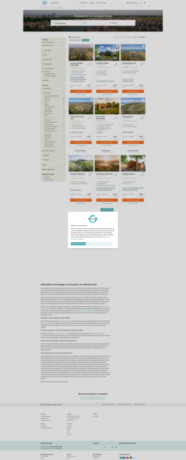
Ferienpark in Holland (65, 321)
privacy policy (80, 239)
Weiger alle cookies (93, 243)
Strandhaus (69, 434)
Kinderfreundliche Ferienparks (73, 418)
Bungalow (69, 428)
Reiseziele (47, 7)
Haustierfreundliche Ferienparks (73, 416)
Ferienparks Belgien (45, 418)
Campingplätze (44, 426)
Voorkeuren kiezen (106, 243)
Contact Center (58, 448)
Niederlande (55, 7)
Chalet (68, 430)
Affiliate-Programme (97, 456)
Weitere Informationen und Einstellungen (93, 398)
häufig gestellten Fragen (56, 446)
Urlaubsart (69, 414)
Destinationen (83, 3)
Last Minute (95, 416)
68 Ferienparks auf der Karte (123, 37)
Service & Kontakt (101, 3)
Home (42, 7)
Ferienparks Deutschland (46, 420)
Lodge (68, 432)
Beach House (70, 426)
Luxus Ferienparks (70, 420)
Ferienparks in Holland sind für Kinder (84, 310)
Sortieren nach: (136, 37)
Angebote (92, 3)
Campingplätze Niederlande (46, 428)
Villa (68, 436)
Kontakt (68, 458)
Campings (43, 423)
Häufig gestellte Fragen (71, 456)
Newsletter (95, 458)
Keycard (42, 458)
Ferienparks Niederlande (45, 416)
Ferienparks (46, 323)
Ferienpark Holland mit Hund (61, 333)
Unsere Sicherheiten (45, 456)
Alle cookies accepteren (78, 243)
